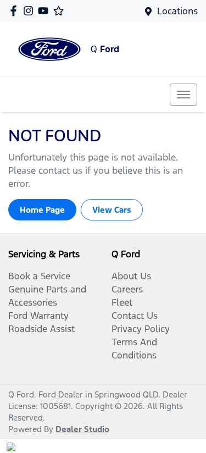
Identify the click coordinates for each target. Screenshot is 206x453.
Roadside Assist (41, 329)
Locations (177, 11)
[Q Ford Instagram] (30, 10)
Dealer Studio (82, 429)
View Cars (111, 210)
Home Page (42, 210)
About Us (131, 276)
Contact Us (135, 316)
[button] (183, 95)
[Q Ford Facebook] (15, 10)
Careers (127, 289)
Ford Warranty (38, 316)
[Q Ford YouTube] (45, 10)
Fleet (122, 302)
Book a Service (39, 276)
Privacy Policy (141, 329)
